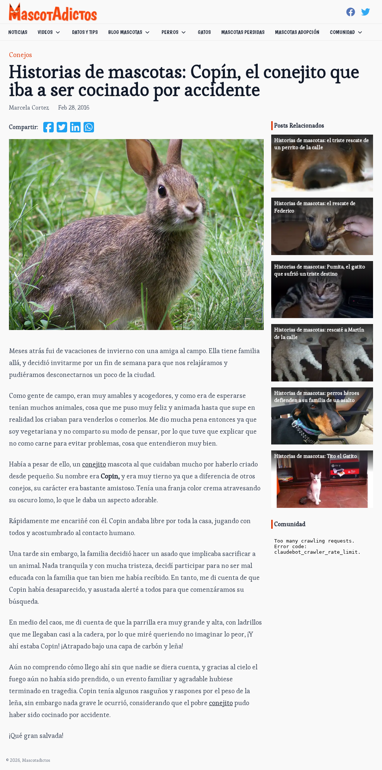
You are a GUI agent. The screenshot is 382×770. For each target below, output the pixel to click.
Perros (170, 32)
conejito (94, 464)
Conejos (20, 54)
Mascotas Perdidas (242, 32)
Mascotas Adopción (297, 32)
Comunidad (342, 32)
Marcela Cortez (29, 107)
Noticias (17, 32)
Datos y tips (85, 32)
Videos (45, 32)
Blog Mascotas (125, 32)
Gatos (204, 32)
